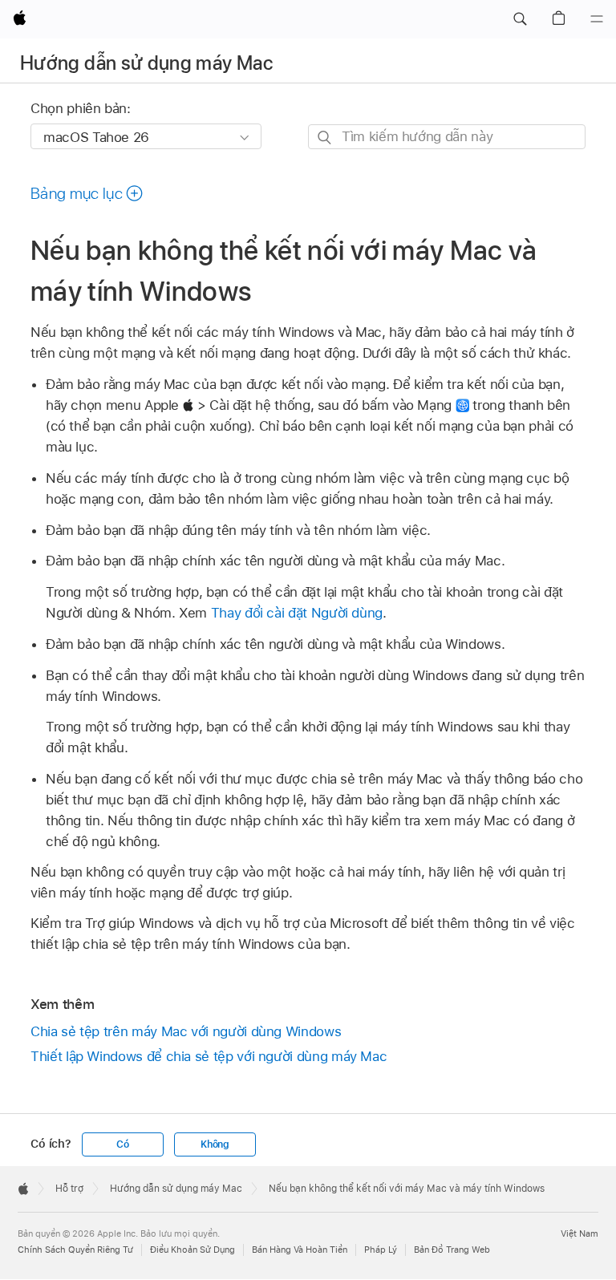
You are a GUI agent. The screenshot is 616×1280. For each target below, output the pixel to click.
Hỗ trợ (69, 1188)
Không (215, 1144)
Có (122, 1144)
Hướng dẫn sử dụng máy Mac (146, 63)
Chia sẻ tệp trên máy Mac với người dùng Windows (185, 1031)
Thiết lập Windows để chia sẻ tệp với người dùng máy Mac (208, 1056)
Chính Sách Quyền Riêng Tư (75, 1249)
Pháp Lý (380, 1249)
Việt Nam (579, 1233)
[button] (519, 19)
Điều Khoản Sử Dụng (192, 1249)
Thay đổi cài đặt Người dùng (297, 613)
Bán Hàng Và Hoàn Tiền (299, 1249)
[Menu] (597, 19)
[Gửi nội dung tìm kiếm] (325, 137)
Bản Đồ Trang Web (452, 1249)
